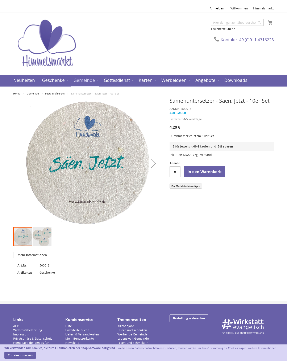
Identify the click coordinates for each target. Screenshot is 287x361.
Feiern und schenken (132, 330)
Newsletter (73, 343)
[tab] (32, 255)
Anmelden (217, 8)
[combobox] (237, 22)
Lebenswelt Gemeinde (133, 338)
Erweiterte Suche (223, 29)
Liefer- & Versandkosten (82, 334)
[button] (153, 163)
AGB (16, 326)
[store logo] (46, 43)
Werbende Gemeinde (132, 334)
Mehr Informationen (32, 255)
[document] (143, 353)
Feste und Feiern (55, 93)
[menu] (143, 81)
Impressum (21, 334)
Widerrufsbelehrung (27, 330)
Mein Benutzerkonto (79, 338)
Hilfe (68, 326)
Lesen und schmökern (133, 343)
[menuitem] (24, 80)
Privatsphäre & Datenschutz (33, 338)
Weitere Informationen (262, 348)
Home (16, 93)
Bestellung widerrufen (189, 318)
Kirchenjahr (125, 326)
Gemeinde (33, 93)
